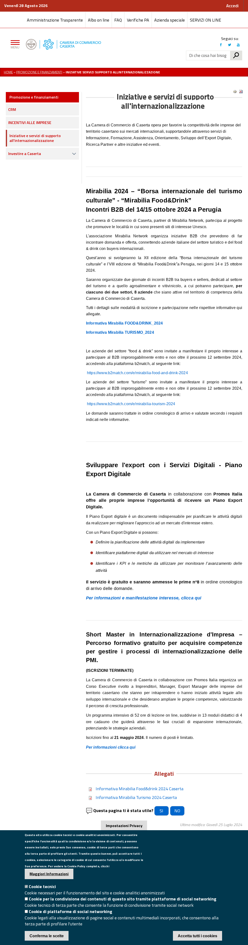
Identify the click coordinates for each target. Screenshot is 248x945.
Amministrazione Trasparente (55, 20)
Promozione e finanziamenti (33, 97)
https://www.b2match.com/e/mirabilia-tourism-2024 (131, 404)
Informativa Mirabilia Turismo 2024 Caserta (136, 797)
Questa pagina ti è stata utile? (123, 810)
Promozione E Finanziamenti (39, 72)
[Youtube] (238, 44)
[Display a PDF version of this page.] (241, 91)
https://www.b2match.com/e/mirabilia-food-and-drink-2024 (137, 373)
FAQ (118, 20)
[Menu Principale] (14, 44)
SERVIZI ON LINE (205, 20)
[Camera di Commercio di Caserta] (104, 44)
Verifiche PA (138, 20)
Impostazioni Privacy (124, 826)
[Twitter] (229, 44)
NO (177, 810)
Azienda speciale (169, 20)
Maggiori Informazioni (49, 874)
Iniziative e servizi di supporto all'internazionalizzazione (35, 138)
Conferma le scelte (47, 936)
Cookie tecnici (42, 886)
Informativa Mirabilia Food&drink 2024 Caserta (139, 788)
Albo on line (98, 20)
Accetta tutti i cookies (197, 936)
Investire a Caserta (24, 153)
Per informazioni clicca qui (111, 747)
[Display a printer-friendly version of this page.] (235, 91)
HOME (8, 72)
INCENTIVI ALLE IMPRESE (29, 122)
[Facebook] (220, 44)
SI (161, 810)
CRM (12, 109)
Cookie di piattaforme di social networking (70, 911)
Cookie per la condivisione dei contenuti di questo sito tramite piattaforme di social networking (122, 899)
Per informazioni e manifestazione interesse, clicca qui (144, 598)
